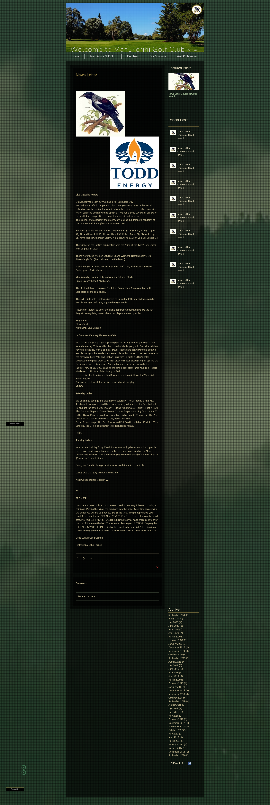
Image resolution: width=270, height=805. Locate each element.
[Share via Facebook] (77, 558)
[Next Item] (195, 82)
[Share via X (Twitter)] (84, 558)
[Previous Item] (173, 82)
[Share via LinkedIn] (91, 558)
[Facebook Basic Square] (189, 763)
